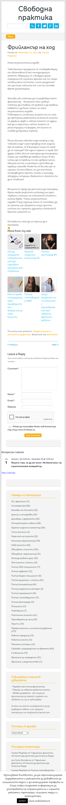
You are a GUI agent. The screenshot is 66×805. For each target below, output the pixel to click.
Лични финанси (19, 532)
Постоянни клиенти (22, 615)
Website (12, 407)
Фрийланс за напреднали (24, 657)
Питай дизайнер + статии (25, 580)
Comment (13, 368)
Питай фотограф (20, 602)
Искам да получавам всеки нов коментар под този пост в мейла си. (32, 428)
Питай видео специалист (24, 576)
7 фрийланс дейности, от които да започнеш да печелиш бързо (30, 763)
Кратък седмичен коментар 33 (31, 254)
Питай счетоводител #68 (31, 297)
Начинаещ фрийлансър (23, 540)
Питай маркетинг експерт (25, 589)
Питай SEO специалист (23, 567)
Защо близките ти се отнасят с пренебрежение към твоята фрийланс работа (48, 307)
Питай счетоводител (23, 597)
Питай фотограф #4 (49, 253)
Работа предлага (20, 635)
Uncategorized (18, 505)
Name (11, 394)
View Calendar (8, 472)
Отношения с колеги (22, 562)
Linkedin (56, 25)
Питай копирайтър (21, 584)
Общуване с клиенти (22, 549)
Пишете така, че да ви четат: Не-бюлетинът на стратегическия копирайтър (36, 464)
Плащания (16, 606)
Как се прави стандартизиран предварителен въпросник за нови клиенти (15, 305)
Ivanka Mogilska (19, 753)
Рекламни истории (21, 644)
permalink (52, 334)
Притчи (15, 623)
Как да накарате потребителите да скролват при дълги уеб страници (15, 261)
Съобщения (17, 653)
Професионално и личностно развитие (31, 628)
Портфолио (17, 610)
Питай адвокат (19, 571)
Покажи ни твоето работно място (31, 690)
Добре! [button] (22, 800)
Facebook (38, 25)
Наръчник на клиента (22, 536)
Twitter (44, 25)
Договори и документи (23, 519)
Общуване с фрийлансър (24, 554)
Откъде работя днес (22, 558)
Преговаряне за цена (22, 619)
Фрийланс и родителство (24, 661)
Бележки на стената (22, 510)
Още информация (39, 800)
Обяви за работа (21, 693)
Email (11, 400)
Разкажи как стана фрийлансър (29, 686)
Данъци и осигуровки (22, 514)
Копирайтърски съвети (23, 523)
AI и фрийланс (18, 501)
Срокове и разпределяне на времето (30, 648)
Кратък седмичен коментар (26, 527)
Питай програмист (21, 593)
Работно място (19, 640)
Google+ (50, 25)
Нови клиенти (18, 545)
